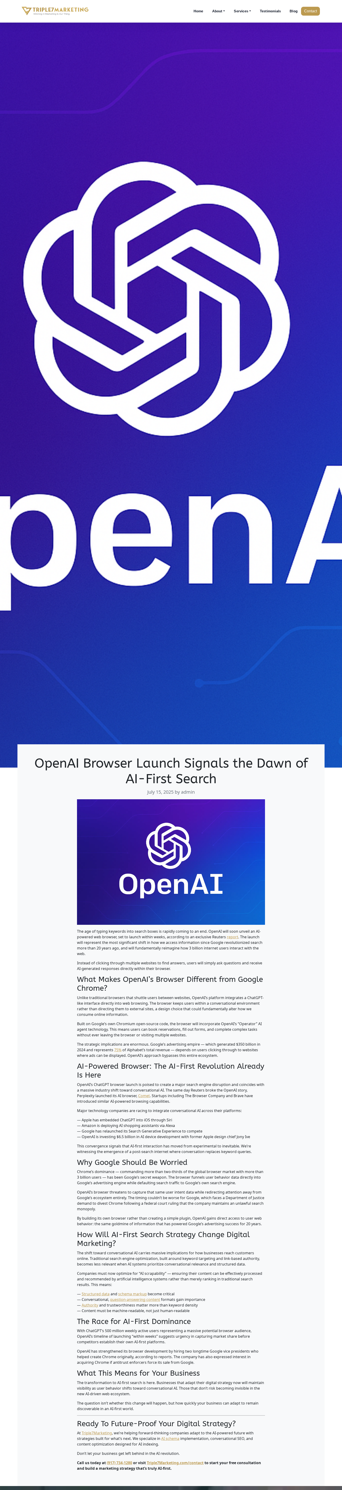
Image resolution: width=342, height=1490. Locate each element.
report (232, 936)
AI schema (170, 1438)
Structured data (96, 1293)
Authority (90, 1305)
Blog (294, 11)
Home (198, 11)
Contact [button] (310, 11)
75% (117, 1049)
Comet (144, 1095)
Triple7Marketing (97, 1433)
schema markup (132, 1293)
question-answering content (135, 1299)
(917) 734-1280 (119, 1462)
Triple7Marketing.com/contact (175, 1462)
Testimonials (270, 11)
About (217, 11)
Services (241, 11)
